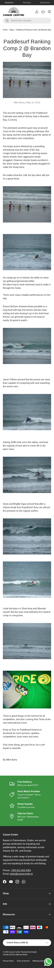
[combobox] (27, 20)
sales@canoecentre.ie (21, 874)
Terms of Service (23, 961)
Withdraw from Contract (42, 961)
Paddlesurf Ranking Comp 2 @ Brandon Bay (33, 30)
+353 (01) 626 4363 (21, 870)
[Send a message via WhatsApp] (48, 962)
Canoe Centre (14, 952)
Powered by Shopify (29, 952)
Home (5, 30)
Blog (12, 30)
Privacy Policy (8, 961)
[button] (43, 12)
